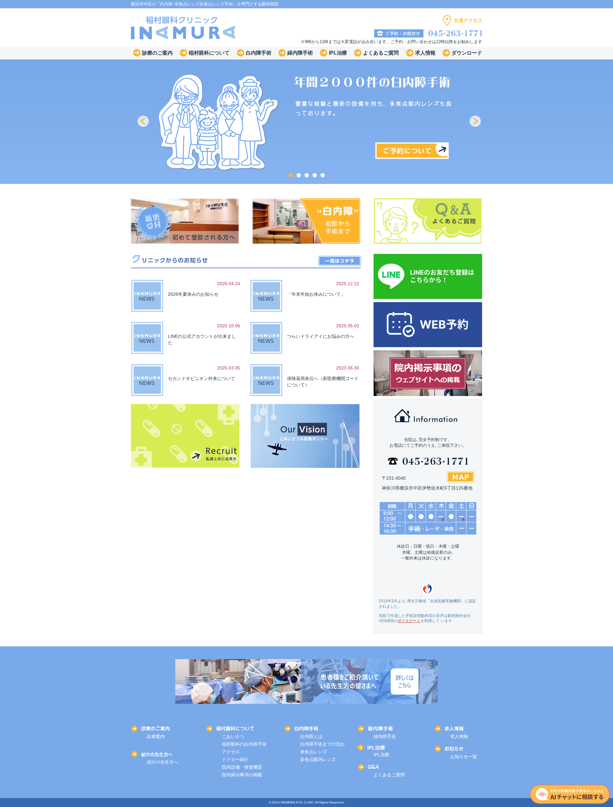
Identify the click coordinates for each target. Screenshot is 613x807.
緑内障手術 (385, 736)
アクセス (231, 751)
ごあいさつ (233, 736)
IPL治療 (381, 754)
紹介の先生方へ (162, 762)
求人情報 (459, 736)
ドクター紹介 (235, 759)
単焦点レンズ (313, 751)
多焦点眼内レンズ (318, 759)
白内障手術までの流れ (322, 744)
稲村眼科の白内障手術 (244, 744)
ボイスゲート (408, 621)
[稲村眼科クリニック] (183, 27)
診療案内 (156, 736)
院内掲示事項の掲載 (242, 774)
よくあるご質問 (389, 774)
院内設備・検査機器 (242, 767)
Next (475, 121)
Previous (143, 121)
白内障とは (311, 736)
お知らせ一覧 (463, 756)
